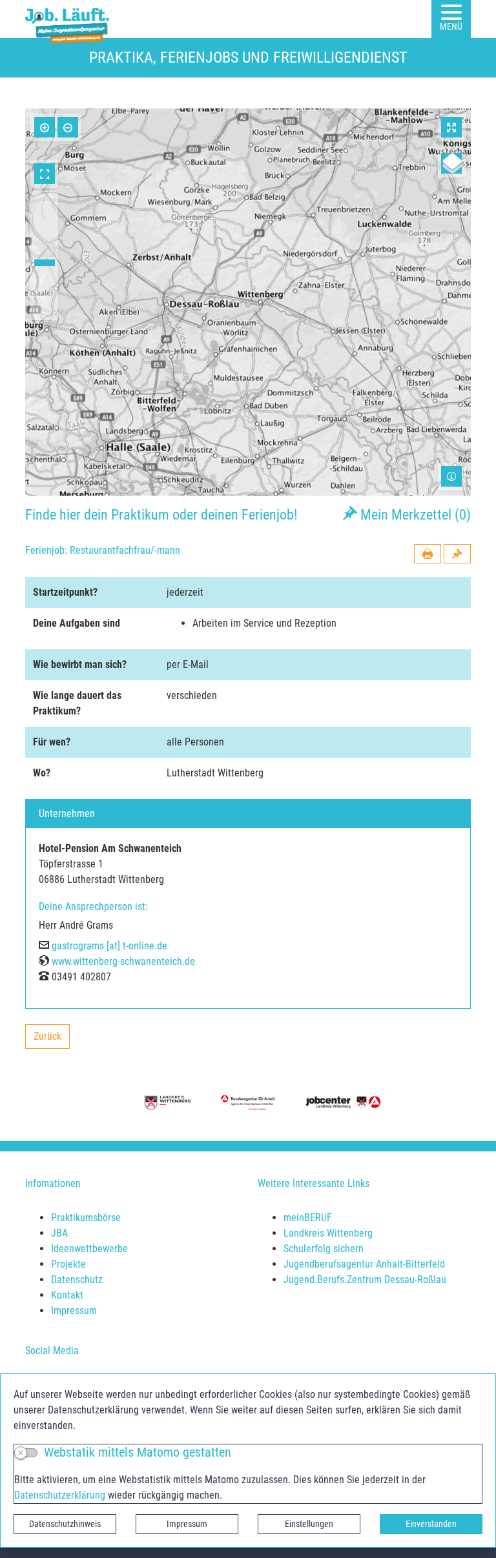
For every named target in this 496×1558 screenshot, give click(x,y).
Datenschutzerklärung (59, 1495)
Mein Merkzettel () (414, 514)
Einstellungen (309, 1524)
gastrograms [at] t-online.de (109, 946)
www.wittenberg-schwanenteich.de (123, 961)
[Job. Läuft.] (69, 19)
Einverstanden (431, 1524)
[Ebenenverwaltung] (451, 163)
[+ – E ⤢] (248, 302)
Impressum (187, 1524)
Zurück (51, 1039)
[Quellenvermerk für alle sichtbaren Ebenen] (451, 476)
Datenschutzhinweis (65, 1524)
